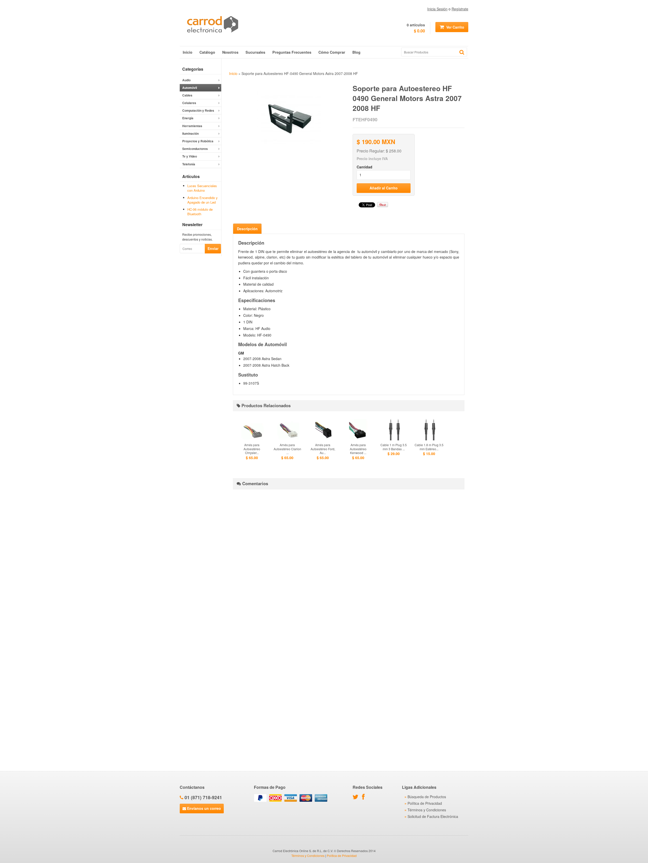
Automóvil (189, 87)
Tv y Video (189, 156)
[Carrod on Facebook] (364, 797)
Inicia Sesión (437, 8)
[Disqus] (349, 556)
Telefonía (188, 164)
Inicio (187, 52)
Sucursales (255, 52)
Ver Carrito (454, 27)
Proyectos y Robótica (197, 141)
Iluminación (190, 133)
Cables (187, 95)
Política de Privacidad (425, 803)
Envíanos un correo (203, 808)
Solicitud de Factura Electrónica (433, 816)
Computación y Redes (198, 110)
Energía (187, 118)
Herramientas (192, 126)
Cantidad (364, 166)
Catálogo (207, 52)
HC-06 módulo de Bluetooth (200, 211)
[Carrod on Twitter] (357, 797)
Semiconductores (195, 148)
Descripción (247, 228)
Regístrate (460, 8)
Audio (186, 80)
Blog (356, 52)
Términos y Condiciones (427, 809)
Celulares (189, 103)
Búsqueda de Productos (427, 796)
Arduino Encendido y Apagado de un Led (202, 200)
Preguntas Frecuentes (291, 52)
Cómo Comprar (331, 52)
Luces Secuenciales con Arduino (202, 188)
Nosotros (230, 52)
